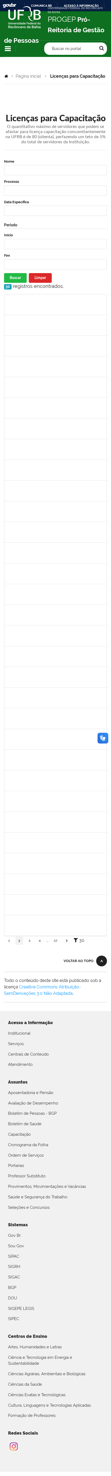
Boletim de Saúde (24, 1123)
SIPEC (13, 1318)
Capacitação (19, 1134)
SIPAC (13, 1256)
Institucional (19, 1033)
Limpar (40, 278)
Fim (7, 255)
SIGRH (14, 1266)
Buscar (15, 278)
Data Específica (16, 202)
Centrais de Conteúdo (28, 1054)
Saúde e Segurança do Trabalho (37, 1197)
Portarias (16, 1165)
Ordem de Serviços (26, 1155)
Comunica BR (41, 6)
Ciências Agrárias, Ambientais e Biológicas (46, 1373)
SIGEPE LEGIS (21, 1308)
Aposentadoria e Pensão (30, 1092)
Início (8, 235)
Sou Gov (16, 1245)
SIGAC (14, 1277)
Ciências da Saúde (25, 1384)
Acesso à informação (81, 6)
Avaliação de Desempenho (33, 1103)
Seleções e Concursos (29, 1207)
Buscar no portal (66, 49)
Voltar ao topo (78, 961)
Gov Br (14, 1235)
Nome (9, 161)
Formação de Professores (32, 1415)
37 (55, 940)
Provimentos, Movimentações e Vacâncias (47, 1186)
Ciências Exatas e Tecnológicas (36, 1394)
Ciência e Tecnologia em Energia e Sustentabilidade (40, 1360)
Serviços (16, 1043)
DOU (12, 1298)
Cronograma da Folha (28, 1144)
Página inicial (28, 76)
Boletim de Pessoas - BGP (32, 1113)
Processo (11, 182)
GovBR (9, 5)
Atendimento (20, 1064)
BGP (12, 1287)
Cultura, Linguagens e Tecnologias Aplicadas (49, 1405)
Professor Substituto (27, 1176)
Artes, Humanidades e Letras (35, 1347)
